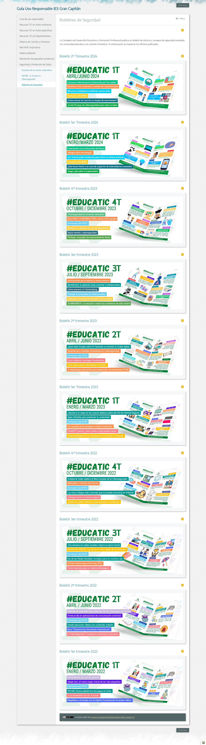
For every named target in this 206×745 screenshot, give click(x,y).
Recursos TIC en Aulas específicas (36, 30)
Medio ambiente (27, 53)
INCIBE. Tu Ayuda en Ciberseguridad (31, 77)
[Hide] (182, 30)
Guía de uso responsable (31, 19)
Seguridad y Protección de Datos (35, 64)
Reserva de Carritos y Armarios (35, 41)
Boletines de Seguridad (32, 84)
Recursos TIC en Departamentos (35, 36)
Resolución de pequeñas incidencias (37, 58)
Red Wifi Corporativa (30, 47)
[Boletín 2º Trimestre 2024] (122, 87)
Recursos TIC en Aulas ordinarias (35, 24)
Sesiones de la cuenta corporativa (37, 70)
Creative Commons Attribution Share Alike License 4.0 (112, 717)
